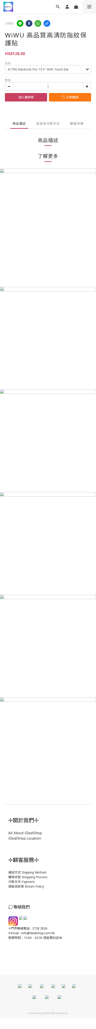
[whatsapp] (38, 23)
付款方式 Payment (21, 882)
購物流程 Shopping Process (28, 877)
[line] (20, 23)
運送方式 (14, 872)
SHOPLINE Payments (55, 1013)
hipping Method (34, 872)
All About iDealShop (25, 832)
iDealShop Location (24, 838)
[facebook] (29, 23)
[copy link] (47, 23)
